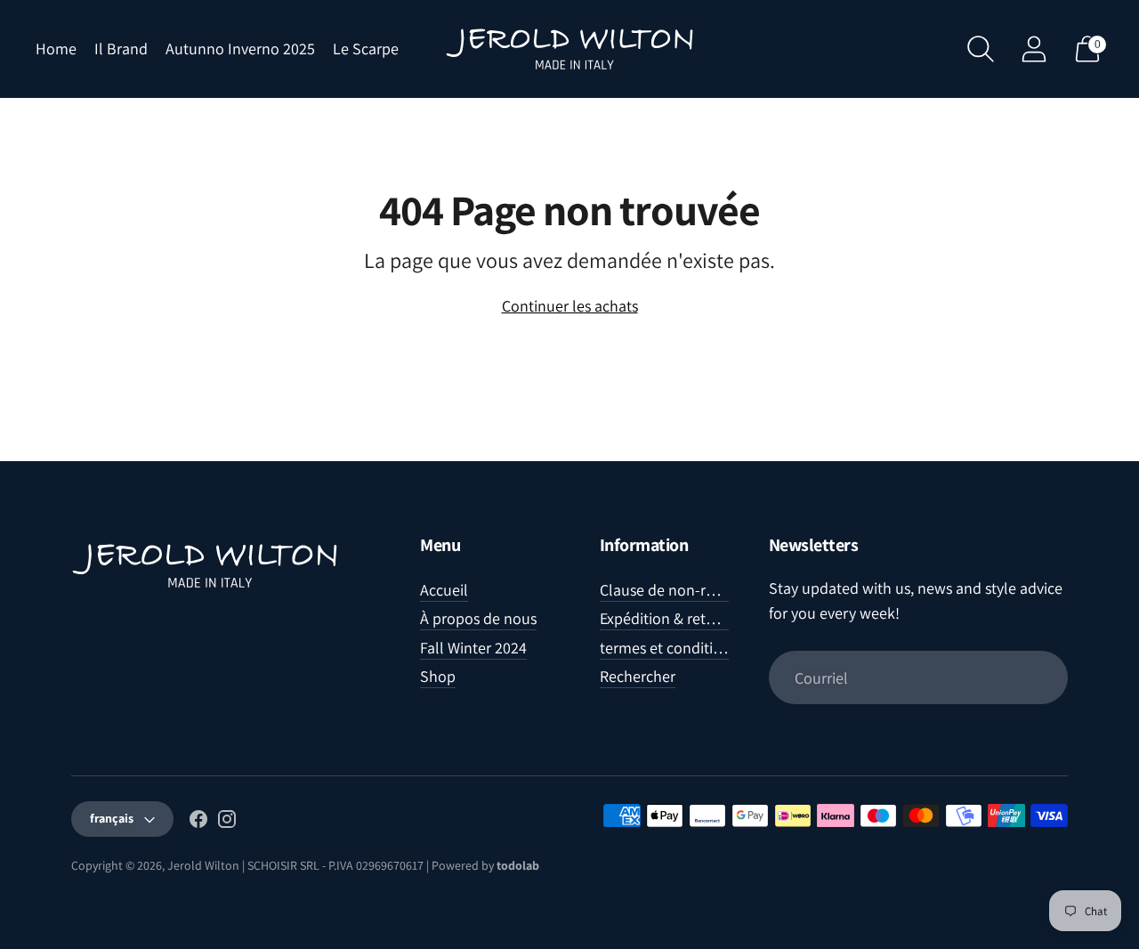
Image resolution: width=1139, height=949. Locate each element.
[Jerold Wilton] (569, 49)
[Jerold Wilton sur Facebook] (198, 822)
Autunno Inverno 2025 (240, 48)
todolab (518, 865)
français (111, 818)
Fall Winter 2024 (473, 647)
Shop (438, 676)
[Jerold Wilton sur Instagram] (227, 822)
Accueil (444, 590)
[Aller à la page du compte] (1034, 49)
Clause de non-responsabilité (697, 590)
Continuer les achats (570, 306)
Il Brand (121, 48)
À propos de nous (478, 618)
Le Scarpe (366, 48)
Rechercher (637, 676)
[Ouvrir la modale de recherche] (981, 49)
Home (56, 48)
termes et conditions (668, 647)
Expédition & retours (667, 618)
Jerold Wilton (203, 865)
